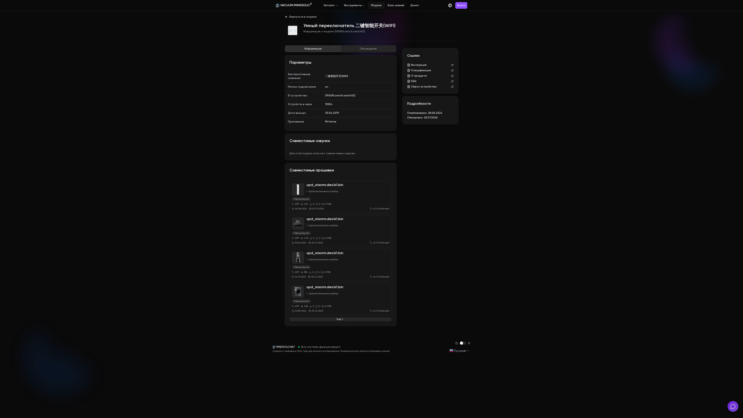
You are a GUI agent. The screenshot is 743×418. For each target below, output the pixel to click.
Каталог (329, 5)
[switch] (463, 343)
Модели (376, 5)
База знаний (396, 5)
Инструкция (418, 65)
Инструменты (353, 5)
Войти (461, 5)
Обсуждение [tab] (368, 48)
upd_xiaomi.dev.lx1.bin (324, 185)
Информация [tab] (313, 48)
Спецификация (421, 70)
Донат (414, 5)
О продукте (419, 76)
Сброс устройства (424, 86)
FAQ (413, 81)
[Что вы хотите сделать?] (733, 406)
